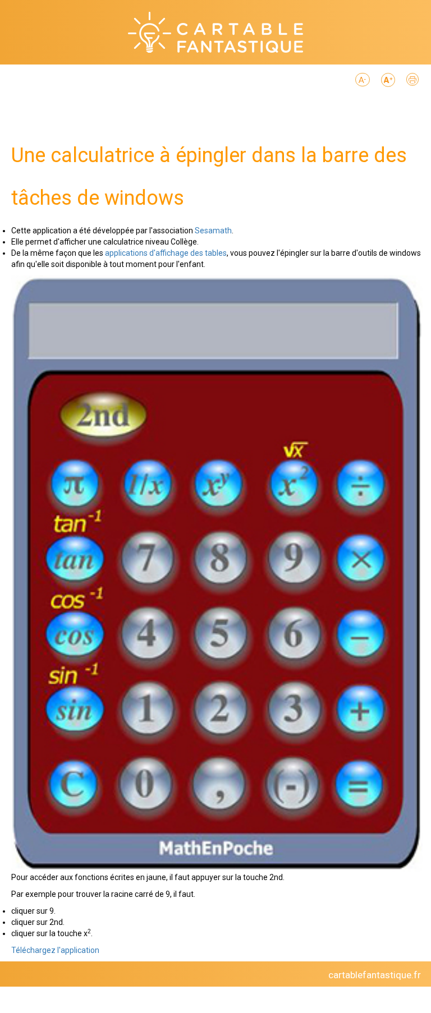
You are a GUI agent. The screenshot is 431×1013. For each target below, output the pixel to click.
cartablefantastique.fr (374, 974)
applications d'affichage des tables (166, 252)
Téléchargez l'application (55, 950)
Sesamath (213, 230)
